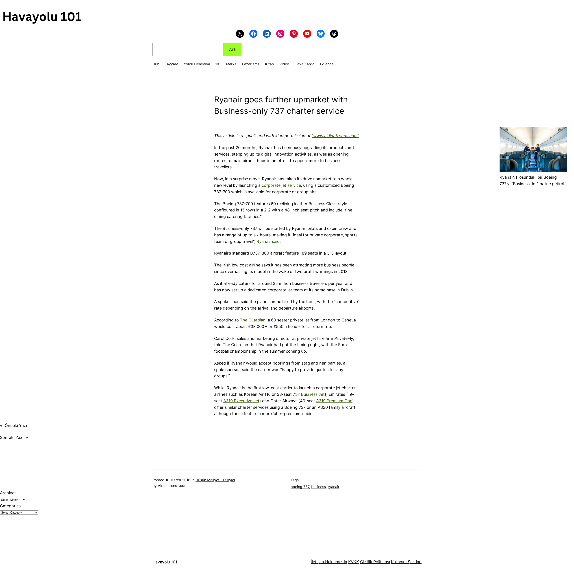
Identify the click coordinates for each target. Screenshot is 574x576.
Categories (10, 505)
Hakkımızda (335, 561)
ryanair (333, 486)
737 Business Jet (309, 394)
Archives (8, 492)
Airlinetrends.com (172, 485)
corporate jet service (281, 185)
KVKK (353, 561)
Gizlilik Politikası (375, 561)
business (318, 486)
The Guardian (252, 320)
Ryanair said (268, 241)
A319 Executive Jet (241, 400)
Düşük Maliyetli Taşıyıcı (215, 480)
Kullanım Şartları (406, 561)
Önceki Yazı (16, 425)
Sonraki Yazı (11, 437)
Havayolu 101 (164, 562)
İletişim (317, 561)
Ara (232, 49)
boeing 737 (300, 486)
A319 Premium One (334, 400)
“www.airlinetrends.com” (335, 135)
